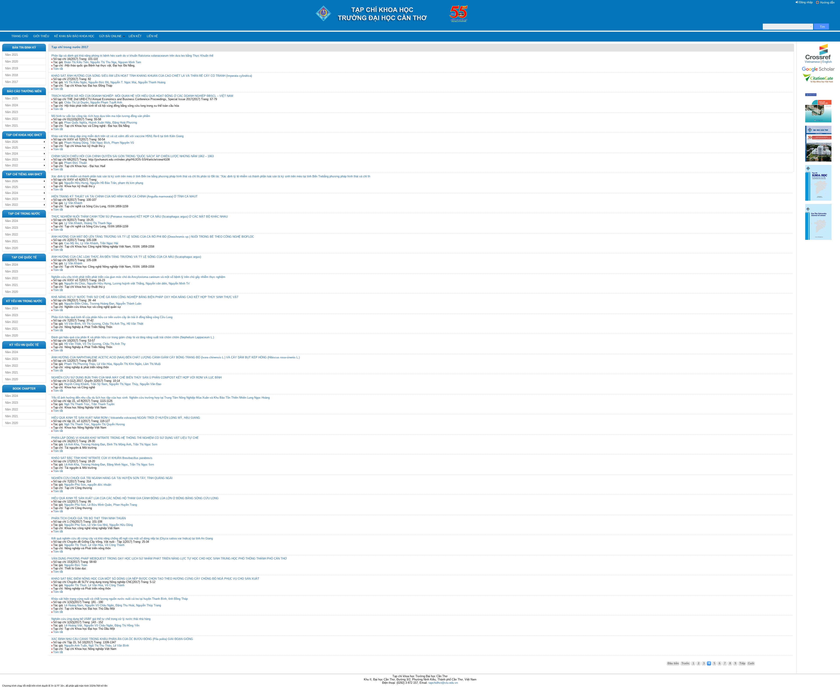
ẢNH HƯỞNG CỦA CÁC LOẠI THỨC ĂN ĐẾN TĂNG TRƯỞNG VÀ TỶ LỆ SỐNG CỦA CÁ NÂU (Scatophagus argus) (126, 256)
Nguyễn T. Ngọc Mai (123, 82)
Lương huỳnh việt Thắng (128, 283)
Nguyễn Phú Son (75, 484)
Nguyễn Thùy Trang (148, 605)
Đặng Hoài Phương (124, 122)
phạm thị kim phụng (130, 183)
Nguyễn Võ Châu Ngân (99, 605)
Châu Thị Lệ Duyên (76, 102)
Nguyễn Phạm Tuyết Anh (106, 102)
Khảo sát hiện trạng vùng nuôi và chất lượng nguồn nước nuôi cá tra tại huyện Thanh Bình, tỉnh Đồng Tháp (119, 598)
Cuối (751, 663)
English (827, 61)
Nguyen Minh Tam (129, 62)
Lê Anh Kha (71, 444)
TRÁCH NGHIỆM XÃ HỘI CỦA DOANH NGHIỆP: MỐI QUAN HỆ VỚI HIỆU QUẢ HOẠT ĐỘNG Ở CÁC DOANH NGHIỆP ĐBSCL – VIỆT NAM (142, 96)
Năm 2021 (11, 54)
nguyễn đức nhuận (99, 484)
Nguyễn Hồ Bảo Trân (103, 183)
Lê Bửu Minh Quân (100, 504)
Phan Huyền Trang (125, 504)
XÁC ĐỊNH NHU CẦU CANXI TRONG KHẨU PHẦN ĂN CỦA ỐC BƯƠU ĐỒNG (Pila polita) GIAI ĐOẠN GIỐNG (122, 639)
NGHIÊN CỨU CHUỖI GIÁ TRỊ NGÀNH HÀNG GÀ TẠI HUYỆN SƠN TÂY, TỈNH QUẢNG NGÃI (112, 478)
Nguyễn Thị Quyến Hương (108, 424)
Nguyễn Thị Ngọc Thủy (123, 384)
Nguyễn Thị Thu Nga (103, 62)
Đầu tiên (673, 663)
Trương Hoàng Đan (102, 303)
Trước (685, 663)
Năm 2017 (11, 82)
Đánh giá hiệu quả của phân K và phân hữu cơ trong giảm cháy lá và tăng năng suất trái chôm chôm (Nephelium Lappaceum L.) (132, 337)
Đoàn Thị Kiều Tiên (76, 62)
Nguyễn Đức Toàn (75, 565)
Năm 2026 (11, 141)
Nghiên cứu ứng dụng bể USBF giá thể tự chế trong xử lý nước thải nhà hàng (100, 619)
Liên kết (135, 36)
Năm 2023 (11, 112)
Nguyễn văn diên (156, 283)
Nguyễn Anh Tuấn (75, 645)
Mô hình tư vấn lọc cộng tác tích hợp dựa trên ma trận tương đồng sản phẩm (100, 116)
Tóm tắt (58, 68)
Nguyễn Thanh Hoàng (151, 82)
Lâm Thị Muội (152, 364)
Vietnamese (812, 61)
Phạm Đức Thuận (75, 162)
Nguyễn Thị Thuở (75, 545)
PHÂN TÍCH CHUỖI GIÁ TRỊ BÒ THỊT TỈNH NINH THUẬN (88, 518)
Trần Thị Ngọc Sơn (145, 444)
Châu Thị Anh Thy (113, 323)
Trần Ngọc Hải (109, 243)
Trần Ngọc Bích (100, 142)
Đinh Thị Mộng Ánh (119, 444)
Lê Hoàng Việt (73, 625)
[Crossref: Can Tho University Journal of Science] (818, 59)
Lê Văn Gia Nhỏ (98, 525)
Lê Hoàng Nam (73, 605)
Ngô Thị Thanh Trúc (76, 404)
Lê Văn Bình (121, 645)
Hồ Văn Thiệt (135, 323)
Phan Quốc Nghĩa (75, 122)
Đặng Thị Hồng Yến (127, 625)
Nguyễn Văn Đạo (150, 384)
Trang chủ (19, 36)
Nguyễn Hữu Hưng (76, 183)
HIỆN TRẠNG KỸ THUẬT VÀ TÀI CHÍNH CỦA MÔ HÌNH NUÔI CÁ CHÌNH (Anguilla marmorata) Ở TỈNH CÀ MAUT (124, 196)
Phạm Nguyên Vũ (123, 142)
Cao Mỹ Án (71, 243)
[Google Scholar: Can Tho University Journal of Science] (818, 71)
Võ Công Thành (114, 545)
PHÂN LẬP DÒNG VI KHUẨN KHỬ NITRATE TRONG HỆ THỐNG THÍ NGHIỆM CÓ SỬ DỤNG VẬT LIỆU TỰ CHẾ (125, 437)
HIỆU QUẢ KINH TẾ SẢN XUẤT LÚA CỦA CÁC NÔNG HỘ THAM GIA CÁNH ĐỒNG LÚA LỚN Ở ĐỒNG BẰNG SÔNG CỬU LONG (135, 498)
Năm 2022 (11, 118)
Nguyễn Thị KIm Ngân (128, 364)
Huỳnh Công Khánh (76, 384)
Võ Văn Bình (72, 323)
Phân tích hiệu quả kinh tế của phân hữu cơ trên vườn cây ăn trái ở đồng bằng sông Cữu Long (111, 317)
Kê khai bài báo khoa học (74, 36)
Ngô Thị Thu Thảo (100, 645)
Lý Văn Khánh (73, 203)
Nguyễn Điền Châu (76, 303)
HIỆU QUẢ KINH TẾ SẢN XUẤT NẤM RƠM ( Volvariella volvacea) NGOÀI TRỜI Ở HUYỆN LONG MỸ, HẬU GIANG (125, 417)
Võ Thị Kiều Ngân (75, 82)
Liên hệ (152, 36)
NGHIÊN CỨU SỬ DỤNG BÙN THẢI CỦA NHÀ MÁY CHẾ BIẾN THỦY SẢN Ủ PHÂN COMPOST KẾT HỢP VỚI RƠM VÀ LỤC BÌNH (136, 377)
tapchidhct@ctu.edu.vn (443, 682)
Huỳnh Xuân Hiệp (100, 122)
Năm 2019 (11, 68)
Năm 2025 (11, 98)
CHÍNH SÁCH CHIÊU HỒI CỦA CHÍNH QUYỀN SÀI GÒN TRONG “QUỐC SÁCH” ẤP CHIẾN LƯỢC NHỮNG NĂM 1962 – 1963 (132, 156)
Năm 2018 (11, 75)
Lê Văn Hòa (104, 364)
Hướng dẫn (827, 2)
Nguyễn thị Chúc (74, 283)
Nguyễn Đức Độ (98, 82)
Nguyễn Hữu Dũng (121, 525)
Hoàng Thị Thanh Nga (98, 223)
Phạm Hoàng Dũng (76, 142)
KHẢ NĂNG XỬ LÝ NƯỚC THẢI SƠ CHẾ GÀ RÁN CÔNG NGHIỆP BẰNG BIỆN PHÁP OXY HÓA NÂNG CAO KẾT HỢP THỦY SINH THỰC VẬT (144, 297)
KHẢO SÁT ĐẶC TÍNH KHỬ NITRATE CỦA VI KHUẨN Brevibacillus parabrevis (101, 458)
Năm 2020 (11, 61)
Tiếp (742, 663)
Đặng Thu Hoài (125, 605)
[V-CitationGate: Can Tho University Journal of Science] (818, 84)
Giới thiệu (41, 36)
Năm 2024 (11, 105)
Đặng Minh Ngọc (117, 464)
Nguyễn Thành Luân (128, 303)
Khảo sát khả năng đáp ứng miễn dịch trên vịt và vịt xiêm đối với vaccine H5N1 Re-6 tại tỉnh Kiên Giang (117, 136)
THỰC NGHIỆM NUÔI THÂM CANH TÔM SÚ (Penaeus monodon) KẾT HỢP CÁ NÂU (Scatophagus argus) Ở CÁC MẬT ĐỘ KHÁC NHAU (139, 216)
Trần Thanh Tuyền (102, 404)
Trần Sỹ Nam (99, 384)
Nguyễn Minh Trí (179, 283)
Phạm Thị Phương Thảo (79, 364)
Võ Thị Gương (91, 323)
